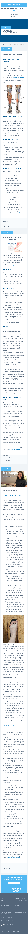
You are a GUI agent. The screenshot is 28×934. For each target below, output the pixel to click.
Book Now (14, 883)
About (3, 900)
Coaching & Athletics (21, 900)
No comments (7, 223)
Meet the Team (5, 902)
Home (3, 44)
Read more (6, 226)
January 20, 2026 (7, 232)
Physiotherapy (6, 221)
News (16, 902)
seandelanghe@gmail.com (14, 925)
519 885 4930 (14, 15)
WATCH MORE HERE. (8, 725)
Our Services (5, 905)
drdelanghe (5, 218)
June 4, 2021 (6, 468)
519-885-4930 (10, 924)
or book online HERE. (16, 212)
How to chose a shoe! (10, 490)
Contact (17, 905)
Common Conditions (20, 898)
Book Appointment (14, 4)
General (9, 220)
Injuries (13, 220)
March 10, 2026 (6, 48)
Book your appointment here (15, 857)
